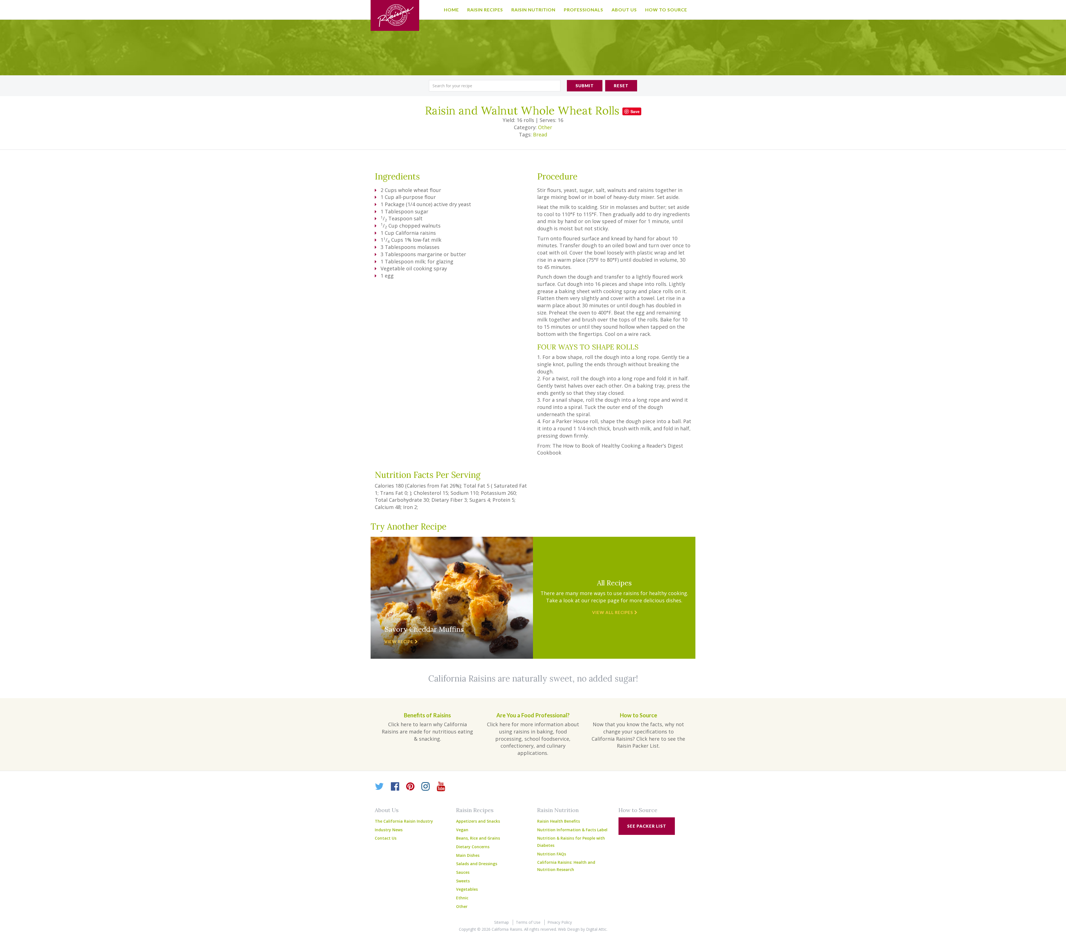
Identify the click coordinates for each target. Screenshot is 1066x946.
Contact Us (385, 838)
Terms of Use (528, 922)
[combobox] (494, 85)
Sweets (463, 880)
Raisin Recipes (485, 9)
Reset (621, 85)
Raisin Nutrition (533, 9)
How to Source (666, 9)
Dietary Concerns (472, 846)
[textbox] (494, 85)
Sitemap (501, 922)
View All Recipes (612, 612)
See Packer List (646, 825)
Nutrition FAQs (551, 854)
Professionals (583, 9)
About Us (624, 9)
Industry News (389, 829)
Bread (540, 134)
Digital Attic (596, 929)
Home (451, 9)
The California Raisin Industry (404, 821)
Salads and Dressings (476, 863)
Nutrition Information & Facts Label (572, 829)
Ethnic (462, 897)
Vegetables (467, 889)
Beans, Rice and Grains (478, 838)
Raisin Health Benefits (558, 821)
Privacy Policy (559, 922)
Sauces (462, 872)
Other (545, 127)
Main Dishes (467, 855)
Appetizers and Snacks (478, 821)
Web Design (569, 929)
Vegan (462, 829)
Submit (584, 85)
